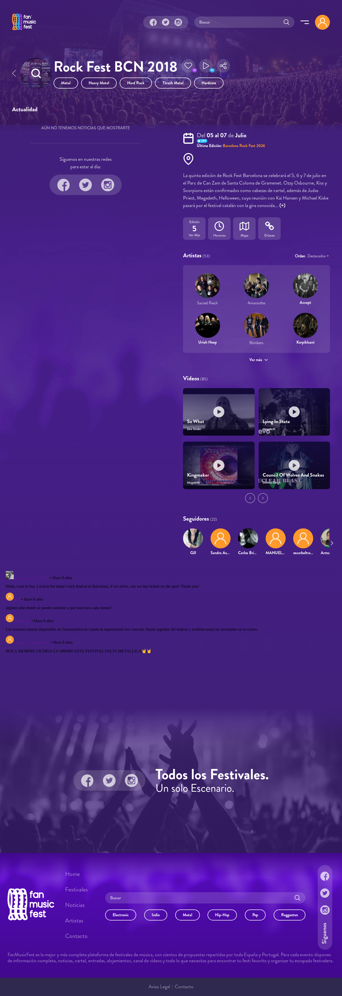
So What (195, 421)
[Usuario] (322, 22)
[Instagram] (178, 22)
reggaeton (289, 915)
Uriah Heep (207, 342)
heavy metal (99, 83)
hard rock (135, 83)
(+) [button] (282, 205)
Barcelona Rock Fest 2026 (244, 146)
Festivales (76, 889)
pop (255, 915)
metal (66, 83)
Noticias (75, 905)
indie (156, 915)
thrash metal (173, 83)
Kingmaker (198, 475)
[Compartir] (223, 67)
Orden (300, 256)
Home (72, 874)
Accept (305, 302)
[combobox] (318, 256)
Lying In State (276, 421)
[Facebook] (153, 22)
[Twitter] (165, 22)
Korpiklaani (305, 342)
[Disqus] (171, 631)
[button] (188, 67)
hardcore (209, 83)
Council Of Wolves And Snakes (293, 475)
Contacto (76, 936)
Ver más (255, 360)
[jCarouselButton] (330, 542)
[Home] (24, 31)
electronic (121, 915)
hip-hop (222, 915)
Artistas (74, 920)
